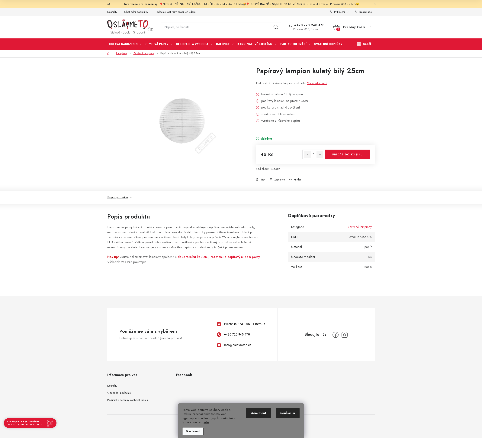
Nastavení (193, 431)
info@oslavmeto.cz (237, 345)
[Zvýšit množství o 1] (320, 154)
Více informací (317, 83)
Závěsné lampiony (360, 227)
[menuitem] (125, 44)
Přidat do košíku (347, 154)
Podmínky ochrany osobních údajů (175, 12)
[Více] (364, 44)
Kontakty (112, 12)
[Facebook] (336, 335)
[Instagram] (345, 335)
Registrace (365, 12)
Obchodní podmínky (136, 12)
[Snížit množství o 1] (307, 154)
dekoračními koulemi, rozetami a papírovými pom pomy (219, 257)
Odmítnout (258, 413)
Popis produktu (117, 197)
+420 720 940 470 (308, 25)
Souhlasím (287, 413)
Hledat (276, 27)
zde (206, 422)
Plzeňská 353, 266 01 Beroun (244, 324)
